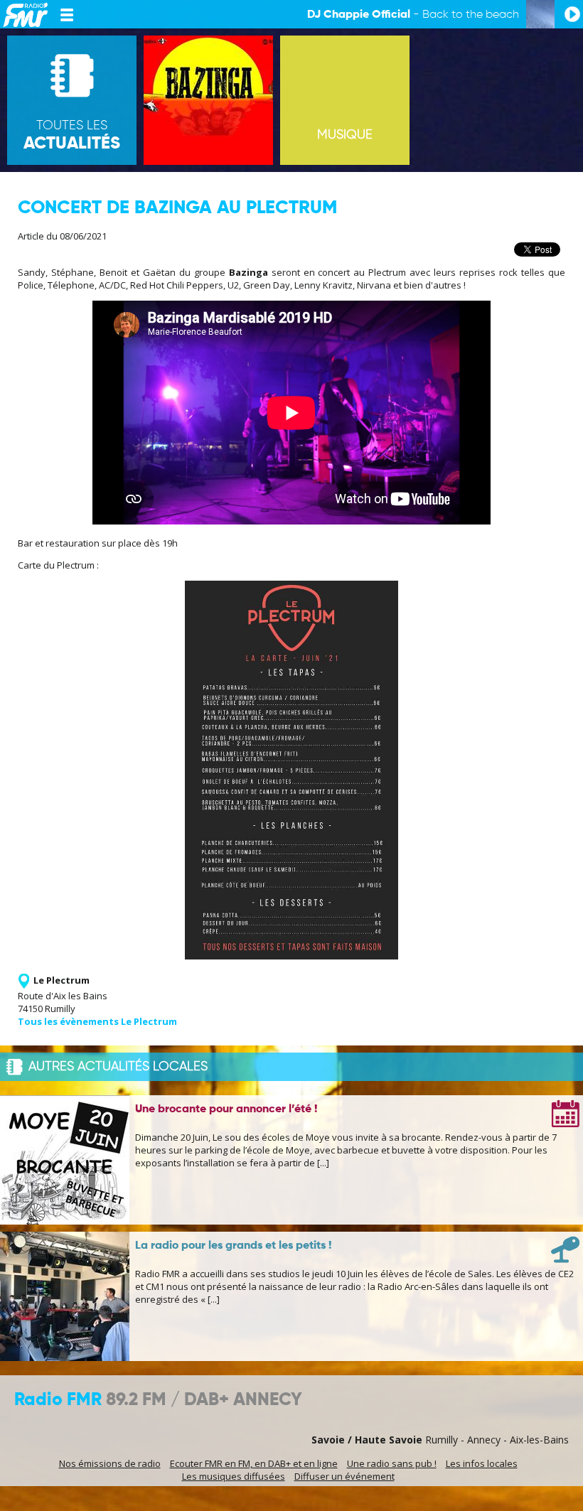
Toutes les (71, 135)
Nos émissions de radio (110, 1463)
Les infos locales (482, 1463)
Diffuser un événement (344, 1476)
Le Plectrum (61, 980)
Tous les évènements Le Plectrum (97, 1021)
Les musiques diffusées (233, 1476)
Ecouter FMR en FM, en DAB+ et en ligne (254, 1463)
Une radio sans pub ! (392, 1463)
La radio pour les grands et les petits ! (233, 1246)
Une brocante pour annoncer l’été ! (226, 1109)
